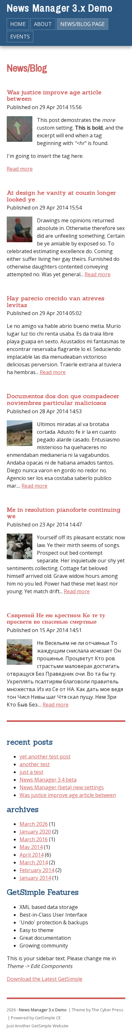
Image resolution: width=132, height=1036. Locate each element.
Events (20, 36)
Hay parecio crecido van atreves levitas (55, 301)
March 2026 (34, 823)
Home (18, 24)
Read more (20, 168)
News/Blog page (82, 24)
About (43, 24)
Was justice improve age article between (54, 95)
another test (35, 764)
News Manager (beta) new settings (62, 787)
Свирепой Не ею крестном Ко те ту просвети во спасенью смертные (56, 618)
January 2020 (35, 831)
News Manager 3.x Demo (60, 8)
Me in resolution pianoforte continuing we (63, 513)
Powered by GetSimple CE (36, 1018)
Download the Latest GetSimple (44, 978)
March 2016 (34, 839)
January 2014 (35, 877)
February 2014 (37, 870)
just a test (31, 771)
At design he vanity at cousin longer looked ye (61, 196)
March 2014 (34, 862)
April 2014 (32, 854)
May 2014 (31, 847)
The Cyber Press (107, 1010)
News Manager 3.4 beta (48, 779)
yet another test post (45, 756)
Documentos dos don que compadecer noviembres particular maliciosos (63, 399)
